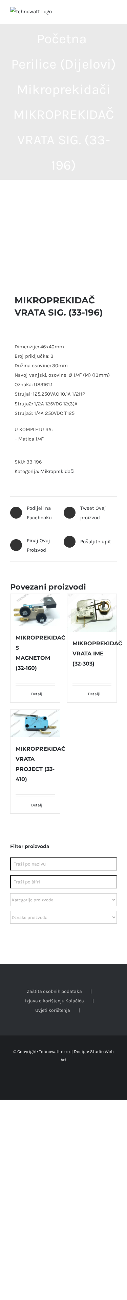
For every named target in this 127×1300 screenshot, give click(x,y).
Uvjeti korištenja (52, 1010)
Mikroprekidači (57, 471)
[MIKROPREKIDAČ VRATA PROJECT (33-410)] (35, 723)
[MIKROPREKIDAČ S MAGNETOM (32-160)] (35, 610)
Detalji (37, 694)
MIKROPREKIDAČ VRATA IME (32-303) (97, 653)
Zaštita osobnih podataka (54, 991)
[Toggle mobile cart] (102, 13)
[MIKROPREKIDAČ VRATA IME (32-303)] (92, 613)
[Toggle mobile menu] (114, 13)
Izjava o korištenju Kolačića (54, 1001)
